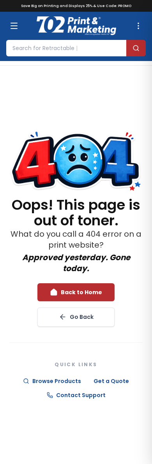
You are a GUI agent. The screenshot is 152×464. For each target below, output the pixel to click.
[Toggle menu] (14, 26)
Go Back (82, 317)
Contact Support (81, 395)
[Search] (136, 48)
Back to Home (81, 292)
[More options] (138, 25)
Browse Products (56, 381)
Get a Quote (111, 381)
